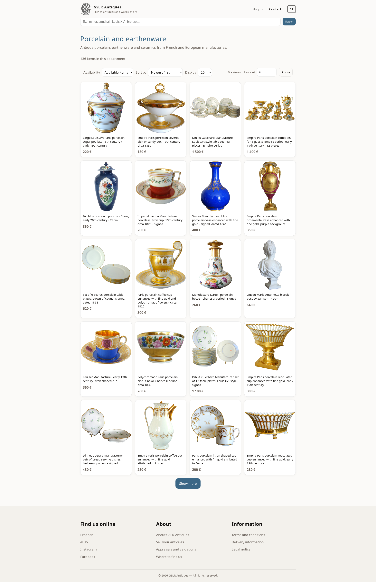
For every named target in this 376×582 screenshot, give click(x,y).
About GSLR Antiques (172, 534)
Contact (275, 9)
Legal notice (241, 549)
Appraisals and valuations (176, 549)
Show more (188, 483)
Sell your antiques (170, 542)
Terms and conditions (248, 534)
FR (292, 9)
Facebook (87, 556)
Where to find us (169, 556)
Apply (285, 72)
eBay (84, 542)
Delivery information (248, 542)
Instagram (88, 549)
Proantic (86, 534)
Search (289, 21)
